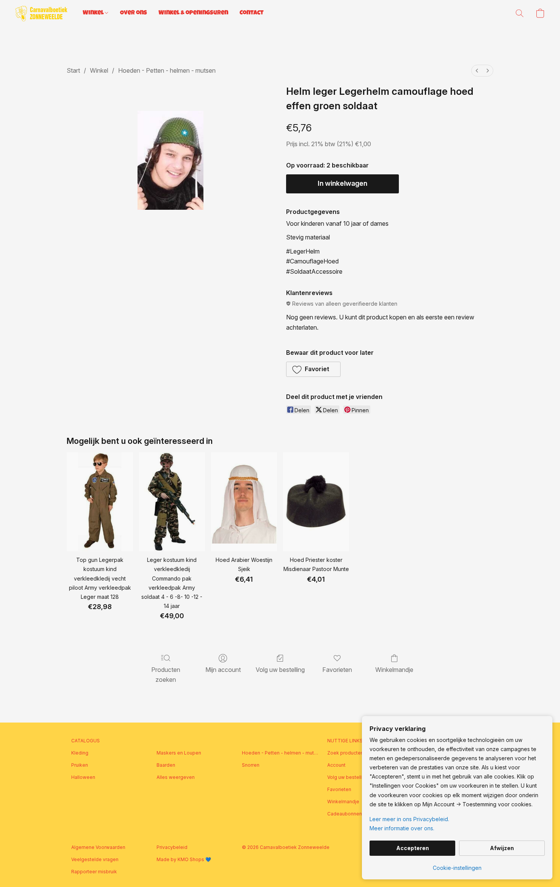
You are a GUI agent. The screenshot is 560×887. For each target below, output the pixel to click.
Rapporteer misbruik (94, 871)
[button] (41, 13)
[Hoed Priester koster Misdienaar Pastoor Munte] (316, 501)
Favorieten (337, 669)
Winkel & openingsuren (193, 13)
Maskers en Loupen (179, 753)
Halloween (83, 777)
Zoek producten (345, 753)
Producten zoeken (165, 674)
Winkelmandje (394, 669)
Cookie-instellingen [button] (457, 868)
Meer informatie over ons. (402, 828)
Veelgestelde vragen (94, 859)
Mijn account (223, 669)
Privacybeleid (172, 847)
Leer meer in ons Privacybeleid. (409, 819)
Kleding (79, 753)
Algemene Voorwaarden (98, 847)
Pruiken (79, 765)
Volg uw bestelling (280, 669)
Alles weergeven (176, 777)
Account (336, 765)
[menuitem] (477, 70)
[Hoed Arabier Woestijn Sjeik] (244, 501)
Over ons (133, 13)
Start (73, 70)
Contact (252, 13)
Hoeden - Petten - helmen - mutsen (167, 70)
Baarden (166, 765)
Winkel (94, 13)
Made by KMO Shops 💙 (184, 859)
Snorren (250, 765)
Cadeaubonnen (344, 814)
